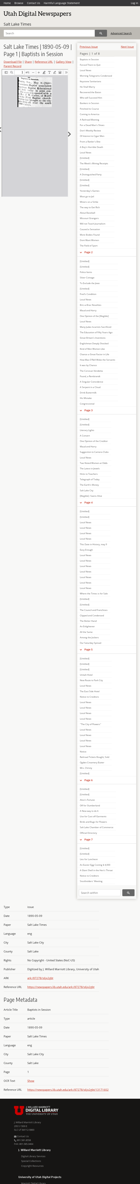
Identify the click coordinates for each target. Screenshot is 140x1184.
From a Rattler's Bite (90, 141)
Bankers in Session (89, 103)
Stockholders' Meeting (91, 881)
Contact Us (33, 3)
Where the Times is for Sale (94, 593)
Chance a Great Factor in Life (94, 354)
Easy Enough (86, 549)
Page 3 (88, 410)
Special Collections (31, 1161)
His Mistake (86, 398)
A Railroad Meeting (89, 119)
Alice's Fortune (87, 799)
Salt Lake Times (17, 24)
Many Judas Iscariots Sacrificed (95, 326)
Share (28, 62)
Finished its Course (89, 108)
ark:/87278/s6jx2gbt (40, 978)
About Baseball (87, 212)
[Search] (101, 33)
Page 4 (88, 502)
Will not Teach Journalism (92, 223)
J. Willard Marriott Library (27, 1122)
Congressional (87, 403)
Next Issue (127, 46)
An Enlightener (87, 626)
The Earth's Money (89, 484)
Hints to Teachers (89, 473)
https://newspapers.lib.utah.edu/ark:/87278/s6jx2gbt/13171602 (68, 1089)
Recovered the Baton (90, 92)
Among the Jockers (89, 637)
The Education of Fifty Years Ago (96, 332)
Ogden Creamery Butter (92, 762)
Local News (85, 70)
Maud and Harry (88, 310)
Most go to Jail (87, 196)
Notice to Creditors (89, 696)
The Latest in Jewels (90, 468)
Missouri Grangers (89, 218)
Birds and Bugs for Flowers (93, 821)
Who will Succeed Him (91, 97)
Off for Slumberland (90, 805)
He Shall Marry (87, 86)
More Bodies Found (90, 234)
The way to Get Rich (90, 207)
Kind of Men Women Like (92, 348)
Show (30, 1081)
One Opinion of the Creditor (94, 441)
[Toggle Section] (80, 252)
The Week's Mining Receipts (94, 163)
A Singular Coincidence (91, 381)
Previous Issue (89, 46)
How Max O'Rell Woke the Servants (97, 359)
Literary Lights (87, 430)
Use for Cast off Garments (93, 816)
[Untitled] (84, 158)
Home (7, 3)
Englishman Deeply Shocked (94, 343)
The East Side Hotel (90, 691)
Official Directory (88, 832)
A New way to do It (89, 811)
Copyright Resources (32, 1165)
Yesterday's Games (90, 190)
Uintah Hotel (86, 674)
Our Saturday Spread (90, 642)
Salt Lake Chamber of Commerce (96, 827)
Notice (83, 751)
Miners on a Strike (89, 201)
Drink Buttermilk (88, 392)
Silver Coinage (87, 277)
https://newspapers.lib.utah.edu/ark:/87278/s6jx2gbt (60, 987)
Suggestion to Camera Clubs (94, 452)
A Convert (85, 435)
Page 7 (88, 839)
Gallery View (63, 62)
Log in (134, 3)
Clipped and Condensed (92, 615)
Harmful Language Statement (62, 3)
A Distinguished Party (91, 174)
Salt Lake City (86, 490)
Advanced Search (121, 33)
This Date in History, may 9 (93, 544)
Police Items (86, 272)
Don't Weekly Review (90, 130)
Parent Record (12, 66)
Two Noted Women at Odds (94, 463)
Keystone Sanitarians (90, 81)
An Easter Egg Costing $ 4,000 (95, 864)
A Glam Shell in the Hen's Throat (96, 870)
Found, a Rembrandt (90, 376)
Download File (13, 62)
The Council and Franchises (94, 610)
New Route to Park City (91, 680)
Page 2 (88, 252)
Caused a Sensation (90, 229)
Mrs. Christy (86, 767)
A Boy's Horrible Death (91, 147)
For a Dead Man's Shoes (92, 125)
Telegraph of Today (90, 479)
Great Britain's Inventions (93, 337)
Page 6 (88, 780)
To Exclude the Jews (90, 283)
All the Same (86, 632)
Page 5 (88, 649)
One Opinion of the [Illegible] (94, 316)
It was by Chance (88, 365)
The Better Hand (88, 620)
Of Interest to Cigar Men (92, 136)
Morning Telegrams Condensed (96, 75)
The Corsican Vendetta (91, 370)
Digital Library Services (33, 1156)
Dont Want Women (89, 240)
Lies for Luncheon (89, 859)
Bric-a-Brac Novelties (90, 305)
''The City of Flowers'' (90, 724)
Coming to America (89, 114)
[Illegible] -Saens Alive (91, 495)
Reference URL (44, 62)
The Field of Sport (89, 245)
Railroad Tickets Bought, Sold (94, 757)
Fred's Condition (88, 294)
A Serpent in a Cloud (90, 387)
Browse (18, 3)
